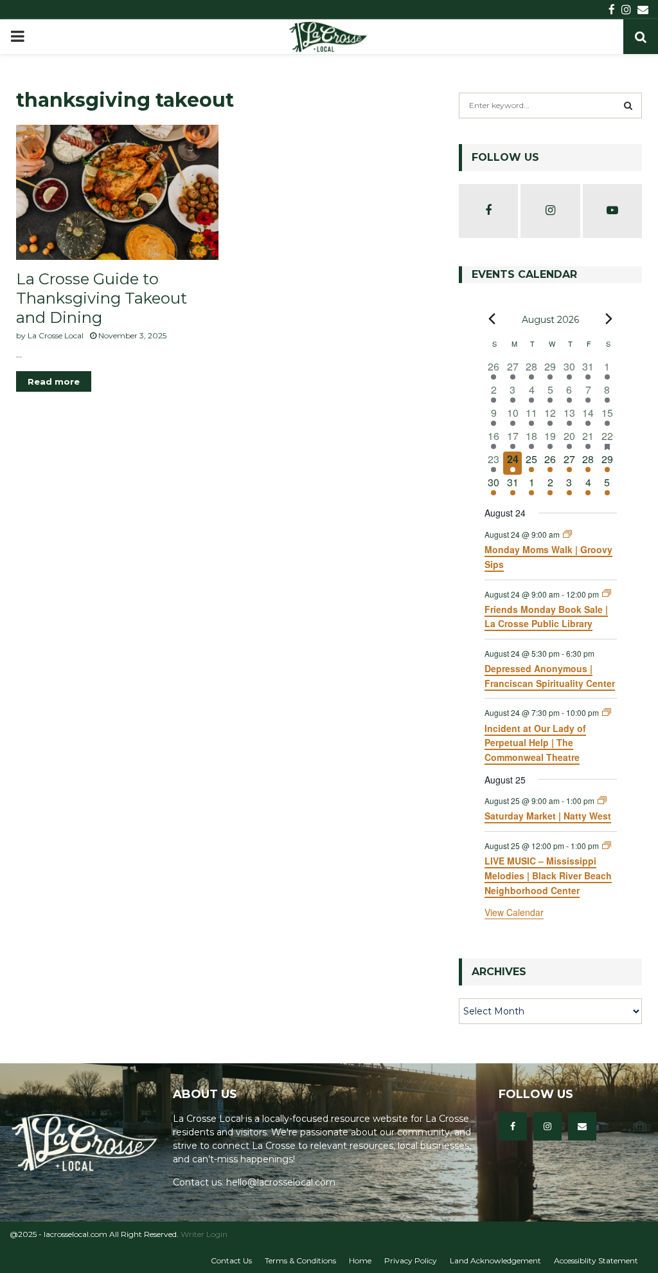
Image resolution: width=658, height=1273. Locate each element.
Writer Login (204, 1234)
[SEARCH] (628, 105)
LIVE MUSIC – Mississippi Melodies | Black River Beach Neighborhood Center (548, 875)
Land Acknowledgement (495, 1260)
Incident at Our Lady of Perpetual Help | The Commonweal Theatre (535, 743)
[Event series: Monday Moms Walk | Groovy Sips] (567, 534)
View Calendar (514, 912)
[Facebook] (513, 1126)
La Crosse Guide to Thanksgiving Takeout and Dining (101, 298)
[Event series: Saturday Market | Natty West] (602, 800)
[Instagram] (547, 1126)
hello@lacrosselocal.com (280, 1182)
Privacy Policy (410, 1260)
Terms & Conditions (300, 1260)
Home (360, 1260)
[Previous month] (492, 319)
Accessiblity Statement (596, 1260)
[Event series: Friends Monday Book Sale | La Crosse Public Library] (606, 593)
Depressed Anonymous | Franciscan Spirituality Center (550, 676)
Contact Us (231, 1260)
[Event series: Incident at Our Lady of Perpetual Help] (606, 712)
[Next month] (609, 319)
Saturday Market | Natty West (548, 815)
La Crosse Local (56, 335)
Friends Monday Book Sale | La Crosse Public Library (546, 616)
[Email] (582, 1126)
